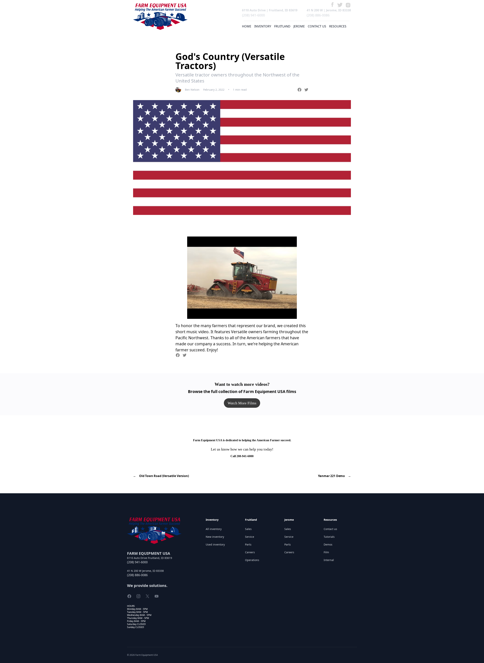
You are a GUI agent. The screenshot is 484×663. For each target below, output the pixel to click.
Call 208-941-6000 (242, 456)
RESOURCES (337, 26)
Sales (248, 529)
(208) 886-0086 (318, 15)
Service (249, 536)
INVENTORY (262, 26)
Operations (252, 560)
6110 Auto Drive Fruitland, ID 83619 (149, 558)
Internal (329, 560)
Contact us (330, 529)
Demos (328, 544)
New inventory (215, 536)
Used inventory (215, 544)
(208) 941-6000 (253, 15)
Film (326, 552)
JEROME (299, 26)
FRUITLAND (282, 26)
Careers (250, 552)
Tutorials (329, 536)
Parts (248, 544)
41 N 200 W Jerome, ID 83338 (145, 571)
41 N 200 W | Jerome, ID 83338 (329, 10)
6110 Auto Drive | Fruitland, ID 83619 (269, 10)
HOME (246, 26)
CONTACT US (317, 26)
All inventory (214, 529)
